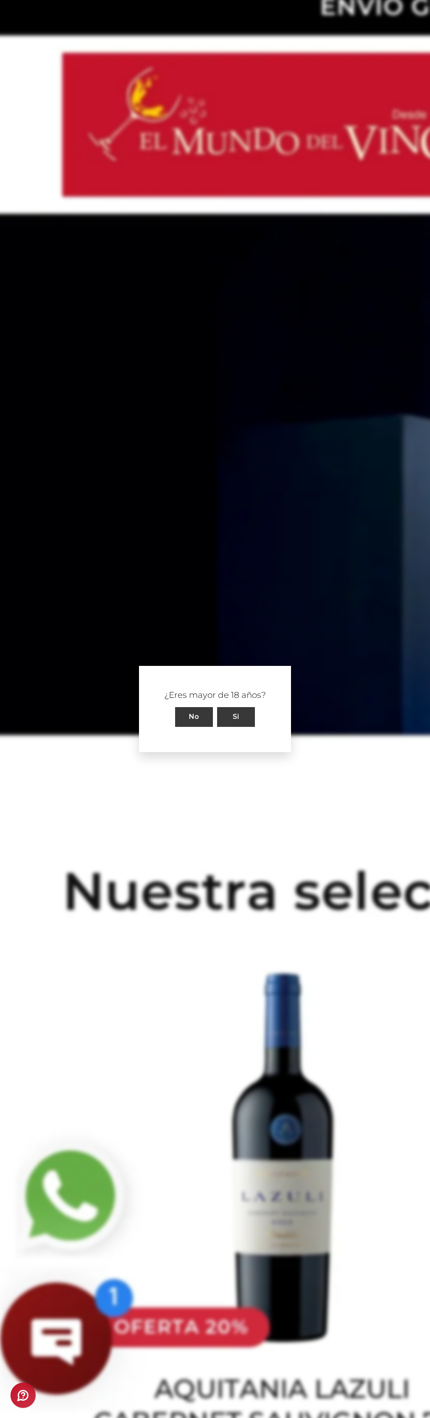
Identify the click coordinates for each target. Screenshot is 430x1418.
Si (236, 717)
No (194, 717)
